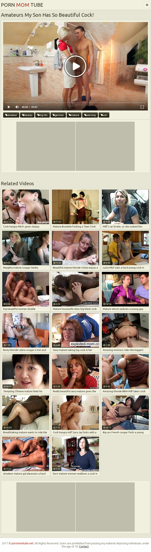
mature (75, 115)
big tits (44, 115)
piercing (91, 115)
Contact (84, 546)
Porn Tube (22, 5)
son (105, 115)
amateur (12, 115)
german (59, 115)
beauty (28, 115)
